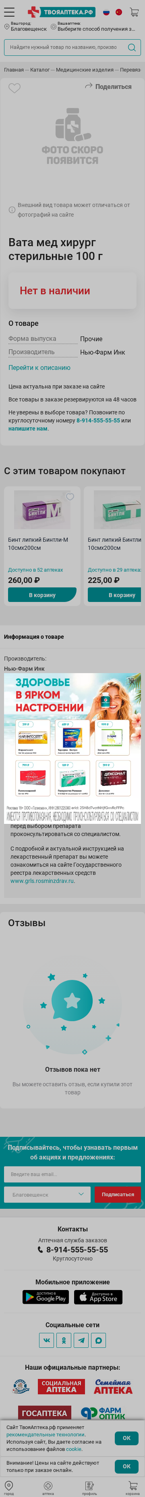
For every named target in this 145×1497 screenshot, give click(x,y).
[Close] (132, 682)
